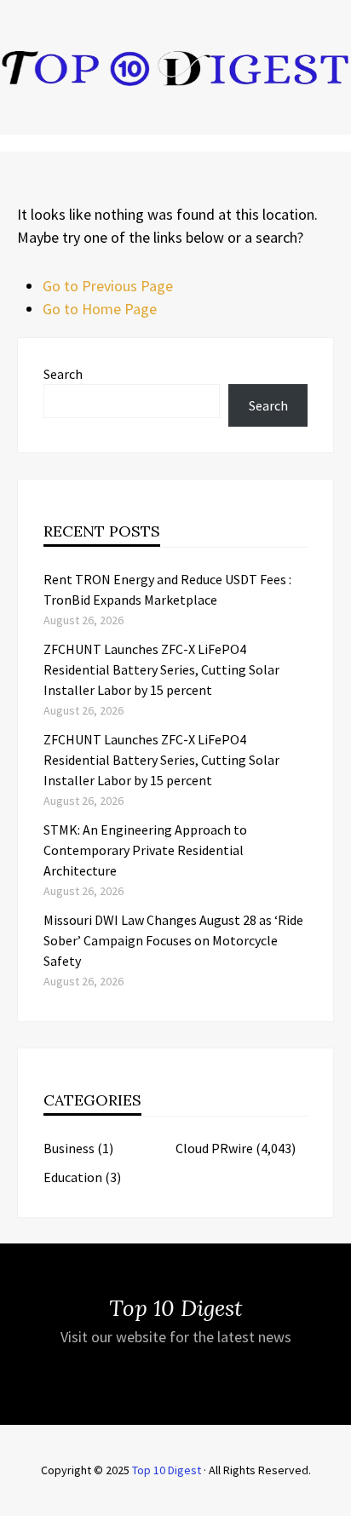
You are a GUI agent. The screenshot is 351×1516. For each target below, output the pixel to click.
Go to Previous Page (108, 286)
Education (72, 1177)
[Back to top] (334, 1499)
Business (69, 1148)
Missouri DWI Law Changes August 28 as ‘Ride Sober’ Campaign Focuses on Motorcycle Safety (173, 940)
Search (63, 373)
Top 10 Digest (166, 1470)
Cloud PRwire (214, 1148)
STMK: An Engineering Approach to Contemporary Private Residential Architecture (145, 850)
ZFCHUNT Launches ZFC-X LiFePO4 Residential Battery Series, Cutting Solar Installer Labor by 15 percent (161, 669)
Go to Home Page (100, 309)
